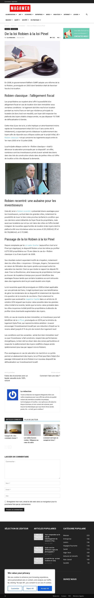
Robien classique (11, 137)
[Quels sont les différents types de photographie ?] (38, 550)
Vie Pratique (35, 20)
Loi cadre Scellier (32, 245)
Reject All (29, 588)
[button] (86, 14)
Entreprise (39, 14)
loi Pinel (21, 320)
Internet (67, 14)
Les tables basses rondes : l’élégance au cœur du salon (31, 440)
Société (24, 20)
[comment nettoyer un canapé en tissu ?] (51, 430)
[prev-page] (6, 447)
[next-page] (9, 447)
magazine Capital (32, 299)
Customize (15, 588)
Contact (63, 596)
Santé (16, 20)
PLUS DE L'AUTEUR (31, 420)
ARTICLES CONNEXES (14, 420)
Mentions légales (78, 596)
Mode (48, 14)
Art (20, 14)
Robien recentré (23, 211)
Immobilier (21, 26)
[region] (30, 581)
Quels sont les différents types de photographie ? (51, 550)
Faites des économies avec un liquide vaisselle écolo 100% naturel (16, 378)
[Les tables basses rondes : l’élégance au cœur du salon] (32, 430)
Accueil (7, 26)
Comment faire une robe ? (50, 376)
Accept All (45, 588)
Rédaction (56, 596)
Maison (8, 20)
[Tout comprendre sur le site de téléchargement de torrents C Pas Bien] (38, 537)
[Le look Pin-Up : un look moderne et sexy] (38, 561)
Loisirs (75, 14)
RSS (69, 596)
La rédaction (11, 37)
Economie (28, 14)
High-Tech (56, 14)
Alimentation (10, 14)
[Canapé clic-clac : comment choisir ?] (13, 429)
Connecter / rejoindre (11, 1)
